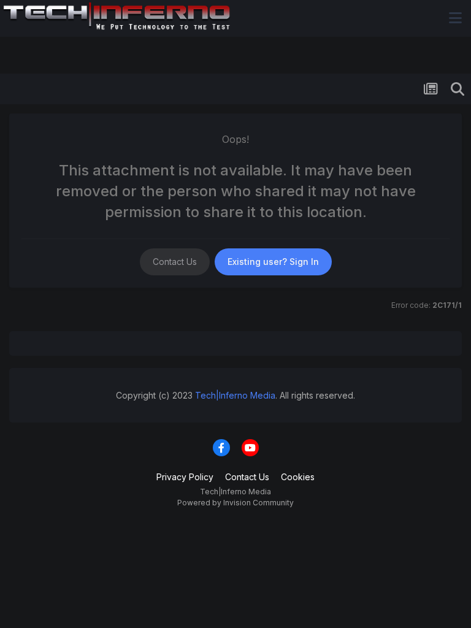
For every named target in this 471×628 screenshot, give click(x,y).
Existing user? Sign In (273, 261)
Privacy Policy (184, 477)
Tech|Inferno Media (235, 395)
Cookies (298, 477)
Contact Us (175, 261)
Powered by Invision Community (235, 502)
